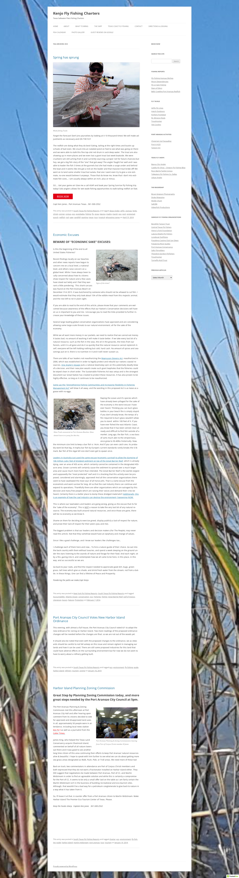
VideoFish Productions (160, 207)
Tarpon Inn (155, 147)
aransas (128, 211)
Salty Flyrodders (158, 250)
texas (91, 217)
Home (55, 26)
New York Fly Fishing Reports (85, 593)
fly (93, 214)
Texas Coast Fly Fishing (118, 26)
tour (96, 217)
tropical (102, 217)
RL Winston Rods (158, 118)
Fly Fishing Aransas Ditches (162, 78)
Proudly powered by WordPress (65, 866)
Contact (138, 26)
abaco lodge (114, 211)
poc (120, 214)
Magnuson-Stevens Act (112, 358)
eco (73, 214)
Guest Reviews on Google (102, 32)
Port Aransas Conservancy (162, 247)
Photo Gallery (78, 32)
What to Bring (81, 26)
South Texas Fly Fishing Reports (86, 211)
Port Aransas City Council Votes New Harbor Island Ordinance (89, 619)
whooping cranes (113, 217)
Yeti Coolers (156, 124)
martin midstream (81, 842)
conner (62, 214)
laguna (102, 214)
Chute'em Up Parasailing (161, 141)
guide (136, 667)
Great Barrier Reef (115, 596)
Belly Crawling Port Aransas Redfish (165, 91)
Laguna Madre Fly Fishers (161, 234)
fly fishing (129, 667)
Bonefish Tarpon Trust (160, 224)
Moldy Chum (156, 200)
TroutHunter (156, 121)
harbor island (58, 670)
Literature (57, 600)
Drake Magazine (157, 197)
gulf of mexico (129, 596)
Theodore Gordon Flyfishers (162, 253)
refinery (68, 670)
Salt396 (154, 204)
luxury (64, 600)
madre (109, 214)
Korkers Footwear (158, 114)
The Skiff (98, 26)
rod (67, 217)
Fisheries (97, 596)
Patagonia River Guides (160, 244)
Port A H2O (156, 144)
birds (135, 211)
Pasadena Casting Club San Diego (165, 240)
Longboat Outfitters (159, 237)
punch (55, 217)
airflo (122, 211)
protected (131, 214)
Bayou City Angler (158, 164)
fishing (88, 214)
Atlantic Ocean (72, 596)
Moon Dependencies (159, 81)
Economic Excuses (66, 235)
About (66, 26)
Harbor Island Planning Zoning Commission (84, 688)
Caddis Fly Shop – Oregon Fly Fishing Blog (168, 167)
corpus (68, 214)
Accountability (59, 596)
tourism (75, 670)
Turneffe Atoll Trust (159, 260)
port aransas (94, 842)
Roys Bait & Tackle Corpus (161, 171)
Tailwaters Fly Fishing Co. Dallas (164, 174)
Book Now (63, 196)
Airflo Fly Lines (157, 108)
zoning (82, 670)
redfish (62, 217)
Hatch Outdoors (158, 111)
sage (71, 217)
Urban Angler (156, 177)
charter (112, 839)
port (124, 214)
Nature (71, 600)
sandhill (77, 217)
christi (55, 214)
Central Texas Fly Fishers (161, 227)
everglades (80, 214)
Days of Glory (156, 88)
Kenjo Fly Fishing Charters (76, 13)
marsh (115, 214)
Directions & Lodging (158, 26)
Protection (79, 600)
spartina (84, 217)
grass (97, 214)
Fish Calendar (59, 32)
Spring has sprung (66, 57)
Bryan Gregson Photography (163, 194)
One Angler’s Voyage (70, 365)
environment (118, 667)
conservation (83, 596)
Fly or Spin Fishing (158, 85)
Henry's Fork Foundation (161, 230)
